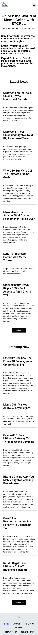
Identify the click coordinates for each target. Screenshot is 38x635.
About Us (16, 624)
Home (6, 624)
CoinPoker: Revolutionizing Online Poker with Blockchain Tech (17, 523)
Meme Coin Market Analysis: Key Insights (16, 406)
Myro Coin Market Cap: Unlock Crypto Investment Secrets (17, 96)
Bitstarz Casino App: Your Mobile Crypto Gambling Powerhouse (19, 480)
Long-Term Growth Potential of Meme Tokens (15, 257)
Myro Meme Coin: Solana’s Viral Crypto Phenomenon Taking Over (19, 215)
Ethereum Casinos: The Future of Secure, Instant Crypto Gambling (18, 361)
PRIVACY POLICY (11, 632)
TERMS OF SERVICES (28, 632)
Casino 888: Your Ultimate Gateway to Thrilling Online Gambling (18, 438)
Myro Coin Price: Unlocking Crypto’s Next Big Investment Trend (18, 135)
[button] (34, 5)
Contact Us (29, 624)
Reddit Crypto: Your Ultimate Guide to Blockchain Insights (15, 566)
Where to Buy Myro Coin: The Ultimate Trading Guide (18, 174)
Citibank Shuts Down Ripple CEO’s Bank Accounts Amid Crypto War (17, 290)
